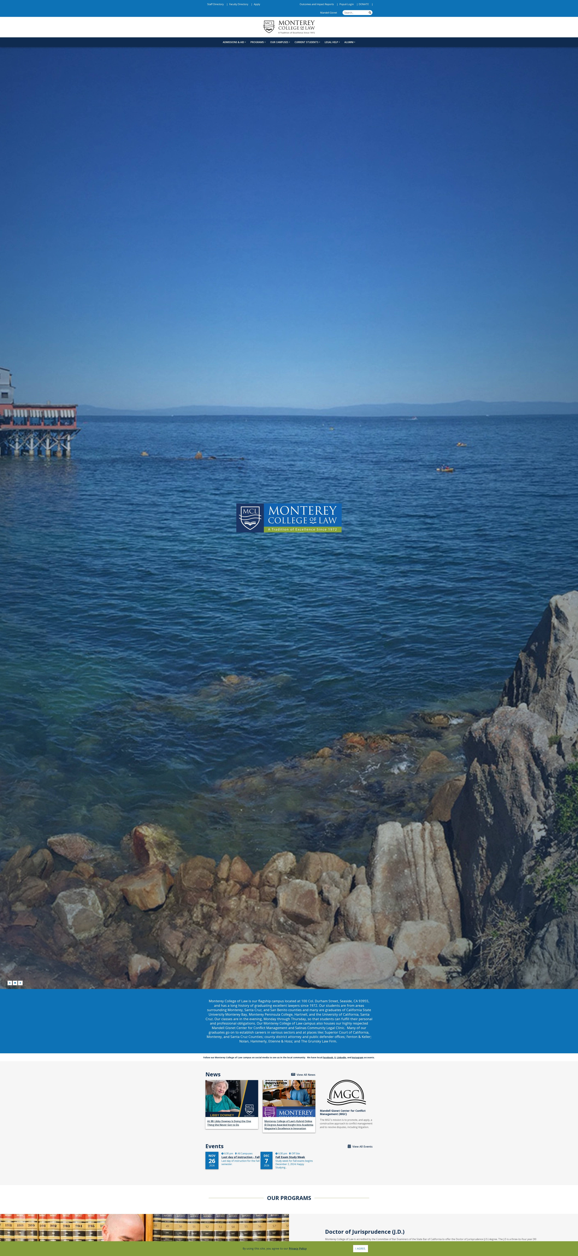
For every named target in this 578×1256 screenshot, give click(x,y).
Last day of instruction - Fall (240, 1157)
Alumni (348, 42)
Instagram (357, 1057)
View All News (305, 1074)
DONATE (364, 4)
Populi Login (346, 4)
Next (20, 983)
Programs (257, 42)
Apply (257, 4)
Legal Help (331, 42)
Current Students (306, 42)
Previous (10, 983)
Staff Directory (215, 4)
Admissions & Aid (233, 42)
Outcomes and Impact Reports (317, 4)
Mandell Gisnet (329, 12)
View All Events (362, 1146)
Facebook (328, 1057)
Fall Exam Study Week (290, 1157)
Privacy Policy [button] (298, 1248)
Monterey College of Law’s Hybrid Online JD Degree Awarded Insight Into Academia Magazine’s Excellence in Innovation (288, 1125)
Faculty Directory (239, 4)
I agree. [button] (360, 1248)
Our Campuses (279, 42)
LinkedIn (341, 1057)
